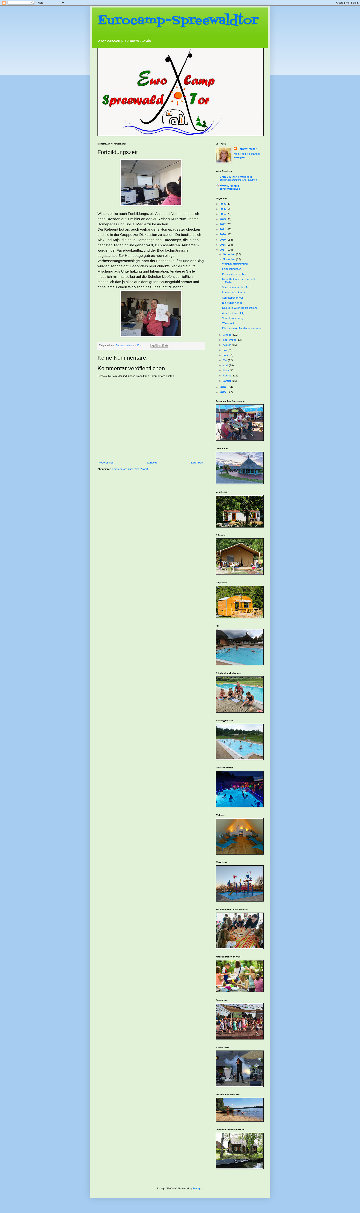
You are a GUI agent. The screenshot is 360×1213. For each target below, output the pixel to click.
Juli (225, 350)
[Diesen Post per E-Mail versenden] (152, 346)
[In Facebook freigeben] (163, 346)
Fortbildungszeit (231, 268)
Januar (227, 380)
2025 (223, 208)
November (229, 259)
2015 (223, 392)
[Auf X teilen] (159, 346)
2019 (223, 239)
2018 (223, 244)
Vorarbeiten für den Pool (236, 287)
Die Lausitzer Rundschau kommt (241, 328)
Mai (225, 360)
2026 (223, 203)
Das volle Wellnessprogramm (239, 307)
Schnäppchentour (232, 297)
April (226, 365)
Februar (228, 375)
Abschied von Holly (233, 312)
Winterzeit (228, 323)
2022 (223, 224)
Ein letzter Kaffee (232, 302)
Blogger (197, 1188)
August (227, 344)
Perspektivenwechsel (234, 274)
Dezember (229, 254)
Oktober (228, 334)
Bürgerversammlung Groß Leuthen (238, 179)
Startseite (152, 462)
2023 (223, 219)
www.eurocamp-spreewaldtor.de (230, 187)
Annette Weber (247, 148)
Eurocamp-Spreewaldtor (178, 21)
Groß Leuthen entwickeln (236, 176)
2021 (223, 229)
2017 (223, 249)
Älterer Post (196, 462)
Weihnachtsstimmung (235, 263)
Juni (226, 355)
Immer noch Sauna (233, 292)
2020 (223, 234)
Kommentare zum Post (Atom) (130, 468)
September (230, 339)
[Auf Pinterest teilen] (166, 346)
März (226, 370)
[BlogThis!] (156, 346)
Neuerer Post (106, 462)
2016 (223, 387)
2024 (223, 213)
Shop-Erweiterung (233, 318)
